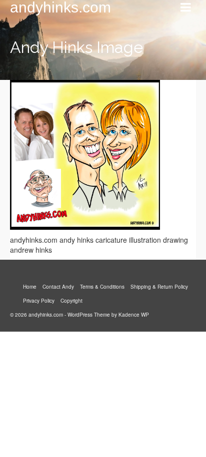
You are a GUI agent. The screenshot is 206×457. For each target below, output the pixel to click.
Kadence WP (133, 314)
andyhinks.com (60, 7)
